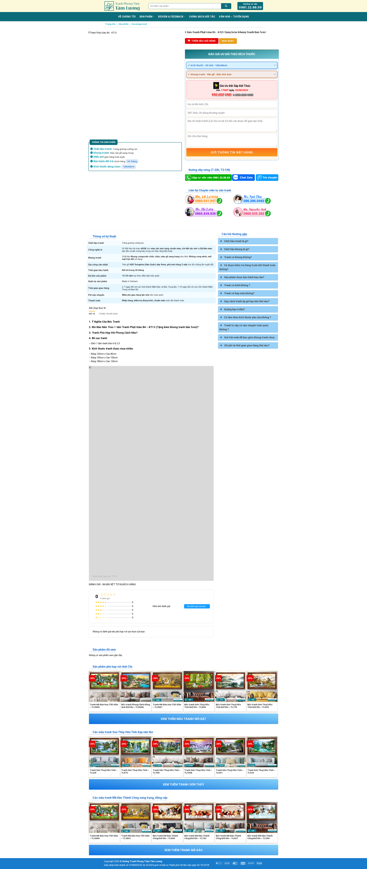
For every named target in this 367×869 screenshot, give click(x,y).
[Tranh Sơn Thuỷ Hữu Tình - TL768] (167, 751)
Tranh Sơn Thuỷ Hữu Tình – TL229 (103, 771)
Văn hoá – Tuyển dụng (234, 16)
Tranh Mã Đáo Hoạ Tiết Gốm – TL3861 (167, 705)
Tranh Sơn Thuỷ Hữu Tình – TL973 (135, 771)
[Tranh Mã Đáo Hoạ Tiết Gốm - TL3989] (104, 686)
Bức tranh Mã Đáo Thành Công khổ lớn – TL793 (197, 837)
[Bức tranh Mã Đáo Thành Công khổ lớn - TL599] (262, 817)
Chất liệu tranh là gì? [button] (236, 241)
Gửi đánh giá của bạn (196, 606)
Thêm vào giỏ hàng (203, 41)
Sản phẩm (146, 16)
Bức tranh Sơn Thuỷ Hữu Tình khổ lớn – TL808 (196, 705)
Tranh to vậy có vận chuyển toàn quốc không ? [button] (244, 327)
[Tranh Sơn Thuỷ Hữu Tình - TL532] (262, 751)
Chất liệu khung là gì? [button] (236, 249)
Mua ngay (228, 41)
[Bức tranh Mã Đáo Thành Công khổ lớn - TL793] (199, 817)
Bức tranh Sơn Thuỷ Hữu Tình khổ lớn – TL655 (259, 705)
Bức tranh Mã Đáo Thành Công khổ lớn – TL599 (260, 837)
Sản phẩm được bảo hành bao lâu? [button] (244, 277)
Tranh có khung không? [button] (238, 257)
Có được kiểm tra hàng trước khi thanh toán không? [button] (247, 267)
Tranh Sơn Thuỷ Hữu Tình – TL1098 (198, 771)
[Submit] (226, 6)
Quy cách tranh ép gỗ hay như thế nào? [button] (246, 301)
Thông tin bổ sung (108, 314)
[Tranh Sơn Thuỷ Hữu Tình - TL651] (230, 751)
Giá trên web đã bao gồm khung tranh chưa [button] (249, 337)
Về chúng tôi (127, 16)
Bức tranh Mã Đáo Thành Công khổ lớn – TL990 (165, 837)
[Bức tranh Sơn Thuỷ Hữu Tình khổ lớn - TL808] (199, 686)
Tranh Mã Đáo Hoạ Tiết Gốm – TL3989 (104, 705)
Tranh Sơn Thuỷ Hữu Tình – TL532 (261, 771)
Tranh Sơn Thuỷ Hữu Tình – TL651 (230, 771)
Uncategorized (139, 24)
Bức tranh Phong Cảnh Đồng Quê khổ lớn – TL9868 (135, 705)
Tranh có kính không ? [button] (237, 285)
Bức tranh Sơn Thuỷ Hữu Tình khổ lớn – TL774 (228, 705)
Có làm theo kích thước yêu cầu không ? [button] (247, 317)
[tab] (92, 314)
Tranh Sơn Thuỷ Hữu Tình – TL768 (166, 771)
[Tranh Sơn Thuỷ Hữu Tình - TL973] (135, 751)
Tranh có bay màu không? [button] (239, 293)
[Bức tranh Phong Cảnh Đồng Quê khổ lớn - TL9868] (135, 686)
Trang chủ (110, 24)
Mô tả (92, 314)
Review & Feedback (170, 16)
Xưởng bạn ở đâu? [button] (234, 309)
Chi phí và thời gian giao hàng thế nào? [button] (246, 345)
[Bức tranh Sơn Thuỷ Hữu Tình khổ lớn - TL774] (230, 686)
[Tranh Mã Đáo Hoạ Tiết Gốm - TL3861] (167, 686)
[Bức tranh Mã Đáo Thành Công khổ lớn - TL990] (167, 817)
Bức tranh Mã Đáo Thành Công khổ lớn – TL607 (228, 837)
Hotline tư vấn (250, 6)
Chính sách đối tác (202, 16)
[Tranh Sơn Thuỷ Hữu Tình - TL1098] (199, 751)
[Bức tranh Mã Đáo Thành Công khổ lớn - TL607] (230, 817)
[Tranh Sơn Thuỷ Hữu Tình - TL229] (104, 751)
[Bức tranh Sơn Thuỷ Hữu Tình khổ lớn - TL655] (262, 686)
